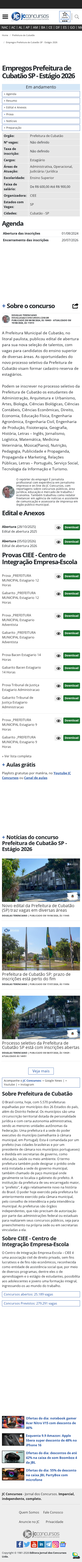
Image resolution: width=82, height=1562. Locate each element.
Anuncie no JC (29, 1522)
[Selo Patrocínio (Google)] (65, 16)
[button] (58, 527)
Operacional (63, 166)
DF (58, 27)
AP (28, 27)
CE (50, 27)
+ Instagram (26, 1084)
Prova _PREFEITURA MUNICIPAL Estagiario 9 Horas (19, 725)
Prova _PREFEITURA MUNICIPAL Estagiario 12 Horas (20, 580)
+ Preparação (12, 128)
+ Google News (52, 1080)
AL (20, 27)
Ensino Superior (42, 178)
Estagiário (37, 160)
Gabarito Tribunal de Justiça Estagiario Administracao (17, 702)
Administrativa (41, 166)
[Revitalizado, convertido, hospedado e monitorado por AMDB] (76, 1555)
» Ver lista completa (16, 756)
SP (32, 204)
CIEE (33, 195)
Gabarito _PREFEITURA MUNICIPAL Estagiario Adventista (19, 637)
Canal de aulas (35, 778)
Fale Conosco (53, 1512)
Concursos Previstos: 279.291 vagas (30, 1303)
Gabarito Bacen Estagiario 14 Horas (21, 669)
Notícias (10, 121)
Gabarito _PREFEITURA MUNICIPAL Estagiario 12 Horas (20, 598)
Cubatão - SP (39, 213)
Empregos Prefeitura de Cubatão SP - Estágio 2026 (31, 42)
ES (65, 27)
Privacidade (54, 1522)
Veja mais (41, 1071)
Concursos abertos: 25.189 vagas (28, 1294)
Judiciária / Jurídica (44, 171)
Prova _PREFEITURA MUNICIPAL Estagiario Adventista (18, 620)
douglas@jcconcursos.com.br (30, 317)
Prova (9, 114)
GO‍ (72, 27)
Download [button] (72, 576)
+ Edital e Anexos (15, 107)
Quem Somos (29, 1512)
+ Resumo (10, 101)
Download (72, 527)
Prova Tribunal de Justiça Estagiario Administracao (21, 687)
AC (13, 27)
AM (35, 27)
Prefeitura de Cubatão (46, 136)
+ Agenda (10, 94)
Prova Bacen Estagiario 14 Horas (21, 657)
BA (43, 27)
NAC (5, 27)
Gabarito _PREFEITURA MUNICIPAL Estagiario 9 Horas (19, 742)
